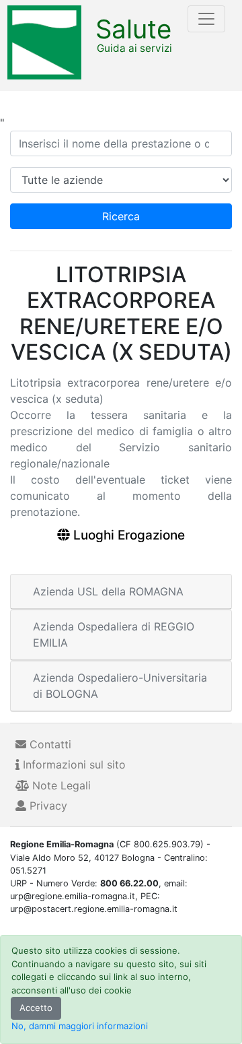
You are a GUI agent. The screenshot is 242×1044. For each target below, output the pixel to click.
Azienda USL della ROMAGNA (108, 591)
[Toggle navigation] (206, 18)
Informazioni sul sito (72, 764)
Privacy (46, 805)
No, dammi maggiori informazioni (79, 1025)
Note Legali (60, 785)
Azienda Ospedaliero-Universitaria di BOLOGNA (120, 685)
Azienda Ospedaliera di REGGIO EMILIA (113, 634)
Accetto (35, 1007)
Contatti (48, 744)
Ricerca (121, 216)
